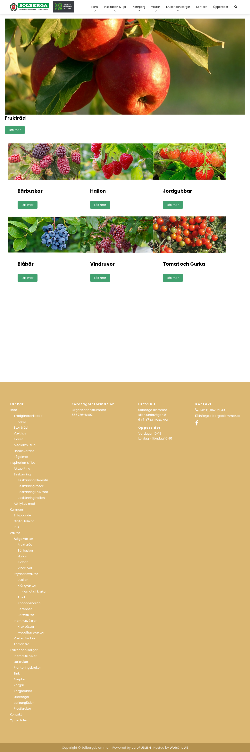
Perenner (25, 609)
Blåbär (23, 562)
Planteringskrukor (27, 667)
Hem (94, 7)
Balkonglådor (24, 702)
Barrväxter (26, 615)
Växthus (20, 433)
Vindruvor (25, 568)
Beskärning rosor (31, 486)
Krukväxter (26, 626)
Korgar (19, 685)
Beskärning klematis (33, 480)
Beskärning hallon (31, 498)
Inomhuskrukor (25, 656)
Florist (18, 439)
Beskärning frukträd (33, 492)
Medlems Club (25, 445)
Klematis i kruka (33, 591)
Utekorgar (21, 697)
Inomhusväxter (25, 621)
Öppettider (220, 7)
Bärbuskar (25, 550)
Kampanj (139, 7)
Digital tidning (24, 521)
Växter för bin (24, 638)
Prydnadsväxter (26, 574)
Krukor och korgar (178, 7)
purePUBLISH (141, 747)
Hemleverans (24, 451)
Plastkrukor (22, 708)
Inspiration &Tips (115, 7)
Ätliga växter (23, 539)
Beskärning (22, 474)
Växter (155, 7)
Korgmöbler (23, 691)
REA (17, 527)
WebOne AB (179, 747)
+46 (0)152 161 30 (212, 410)
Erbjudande (22, 515)
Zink (17, 673)
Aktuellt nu (22, 468)
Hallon (22, 556)
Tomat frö (21, 644)
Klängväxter (27, 585)
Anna (22, 421)
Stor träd (21, 427)
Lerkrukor (21, 661)
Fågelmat (21, 457)
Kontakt (201, 7)
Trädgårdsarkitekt (28, 416)
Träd (21, 597)
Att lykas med (24, 503)
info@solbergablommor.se (219, 416)
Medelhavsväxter (31, 632)
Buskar (23, 580)
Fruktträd (25, 544)
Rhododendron (29, 603)
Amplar (19, 679)
